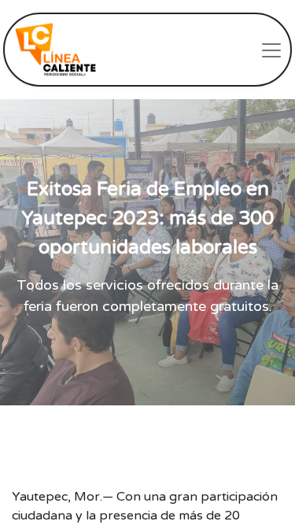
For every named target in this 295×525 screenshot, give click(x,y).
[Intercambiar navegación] (271, 49)
